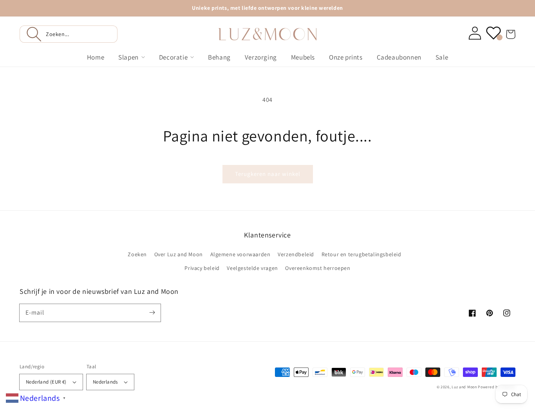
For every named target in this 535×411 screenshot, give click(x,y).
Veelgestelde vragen (252, 268)
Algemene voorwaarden (240, 254)
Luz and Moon (464, 386)
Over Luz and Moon (178, 254)
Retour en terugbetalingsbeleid (361, 254)
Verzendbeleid (296, 254)
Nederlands (105, 381)
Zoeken (137, 254)
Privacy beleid (201, 268)
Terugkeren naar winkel (267, 173)
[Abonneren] (152, 312)
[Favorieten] (493, 33)
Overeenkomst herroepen (317, 268)
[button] (68, 34)
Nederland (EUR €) (46, 381)
